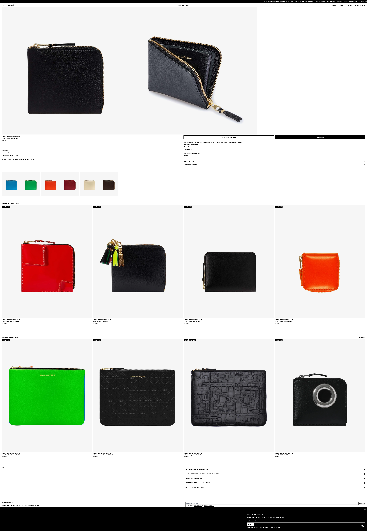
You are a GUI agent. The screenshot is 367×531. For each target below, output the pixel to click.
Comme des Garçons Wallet (11, 136)
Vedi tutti (362, 337)
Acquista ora (320, 137)
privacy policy (198, 506)
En (342, 5)
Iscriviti (362, 503)
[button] (65, 70)
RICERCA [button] (350, 5)
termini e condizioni (209, 506)
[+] (13, 153)
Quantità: (5, 150)
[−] (3, 153)
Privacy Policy (264, 527)
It (339, 5)
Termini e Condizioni (274, 527)
